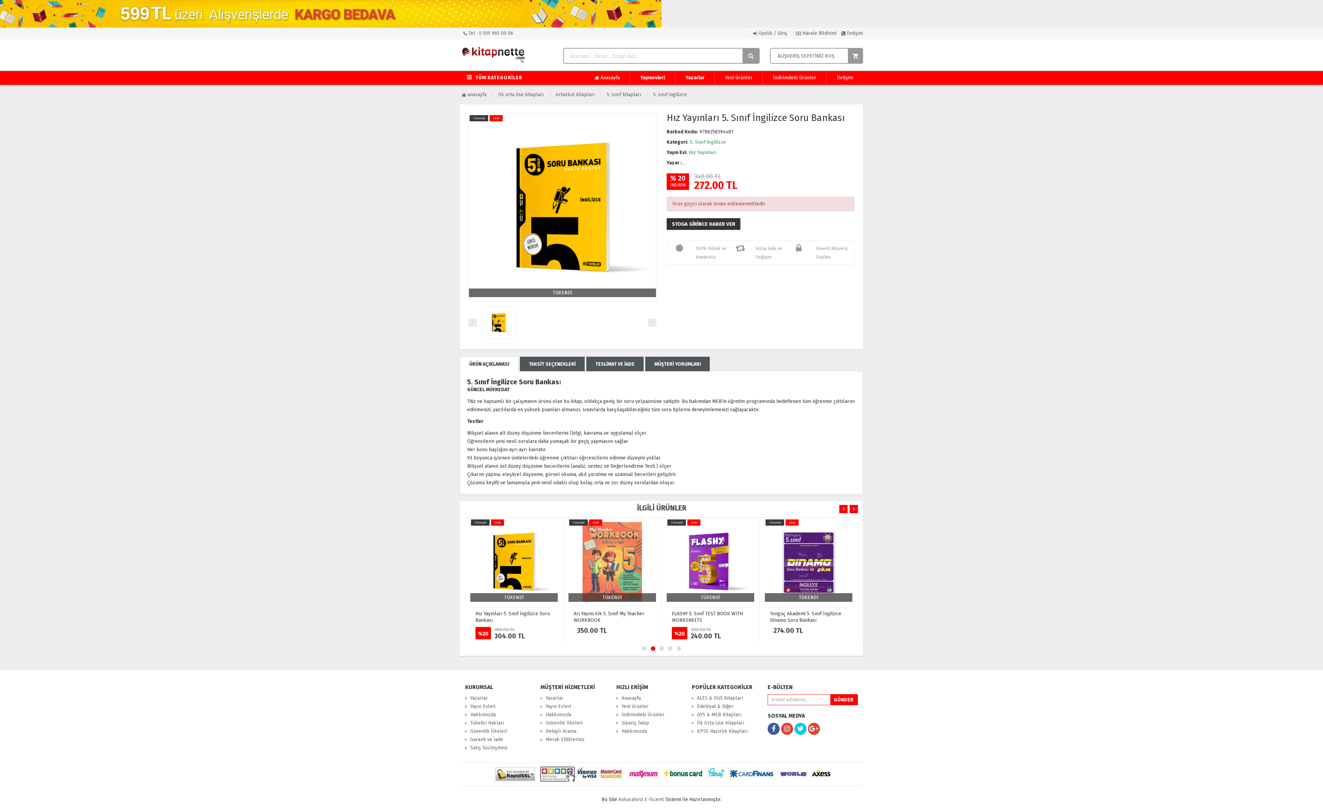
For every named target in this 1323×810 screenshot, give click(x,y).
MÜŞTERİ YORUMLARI (677, 364)
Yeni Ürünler (738, 78)
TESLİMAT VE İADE (615, 364)
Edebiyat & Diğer (715, 706)
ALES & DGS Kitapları (720, 698)
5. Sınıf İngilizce (670, 95)
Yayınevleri (652, 78)
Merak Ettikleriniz (565, 739)
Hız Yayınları (702, 152)
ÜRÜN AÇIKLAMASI (489, 364)
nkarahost (631, 799)
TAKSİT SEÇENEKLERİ (552, 364)
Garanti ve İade (486, 739)
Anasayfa (609, 78)
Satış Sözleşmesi (488, 748)
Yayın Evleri (482, 706)
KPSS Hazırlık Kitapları (722, 731)
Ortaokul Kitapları (575, 95)
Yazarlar (695, 78)
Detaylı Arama (561, 731)
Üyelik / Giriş (772, 33)
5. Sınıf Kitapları (624, 95)
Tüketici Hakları (487, 723)
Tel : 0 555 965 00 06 (490, 33)
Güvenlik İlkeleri (488, 731)
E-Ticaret (654, 799)
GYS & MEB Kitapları (719, 715)
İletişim (854, 33)
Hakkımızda (483, 715)
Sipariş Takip (635, 723)
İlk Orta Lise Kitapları (521, 95)
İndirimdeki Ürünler (794, 78)
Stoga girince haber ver (703, 224)
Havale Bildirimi (819, 33)
